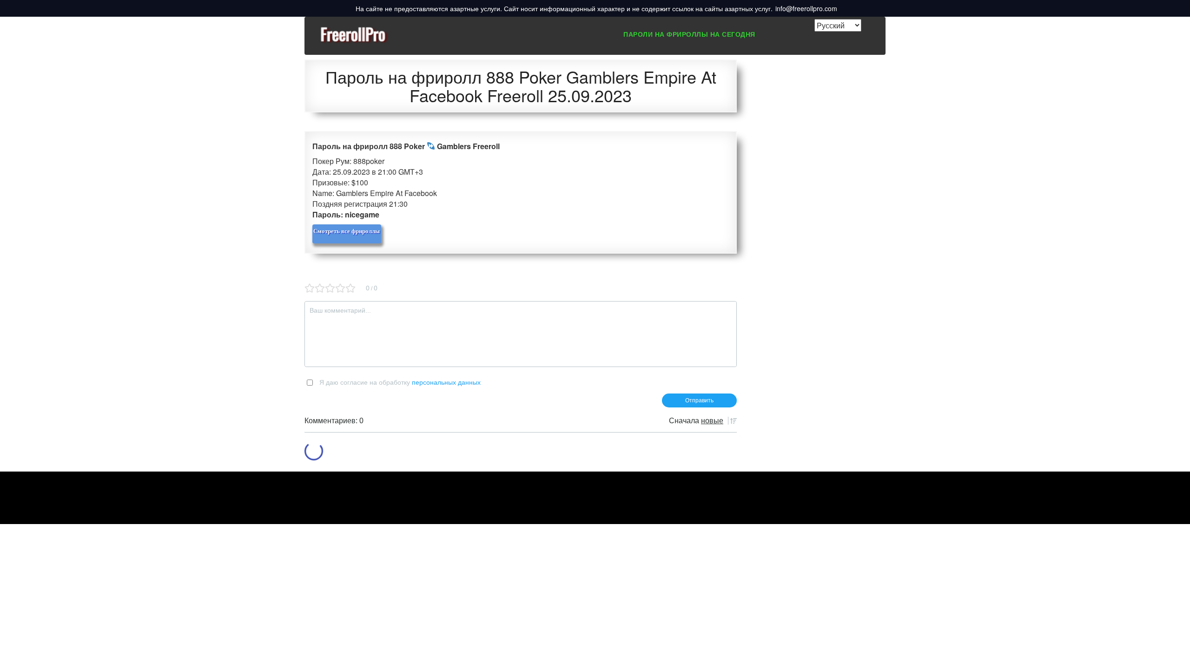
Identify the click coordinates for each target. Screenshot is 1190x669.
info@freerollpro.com (806, 8)
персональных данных (446, 382)
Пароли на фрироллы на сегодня (689, 34)
